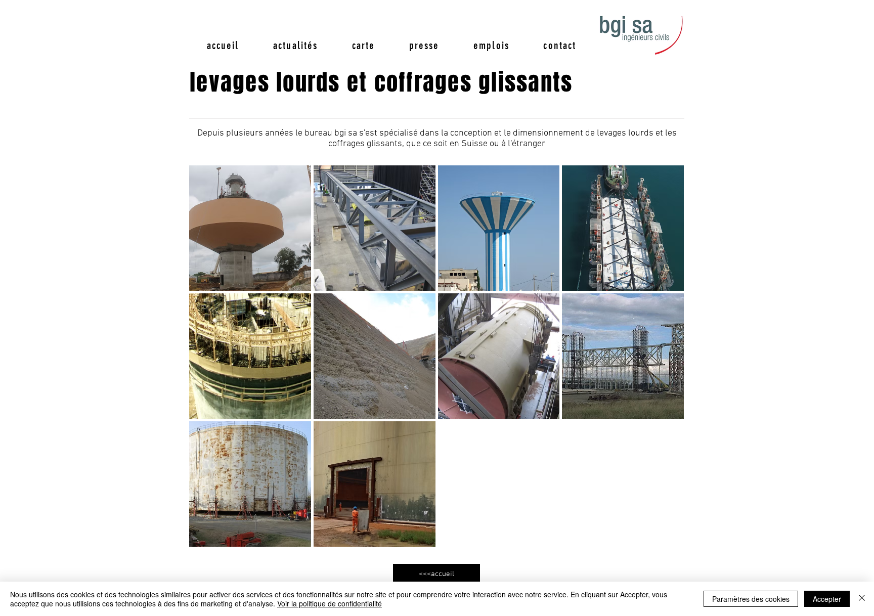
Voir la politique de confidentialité (329, 603)
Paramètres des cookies (751, 599)
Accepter (827, 599)
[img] (374, 228)
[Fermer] (862, 599)
